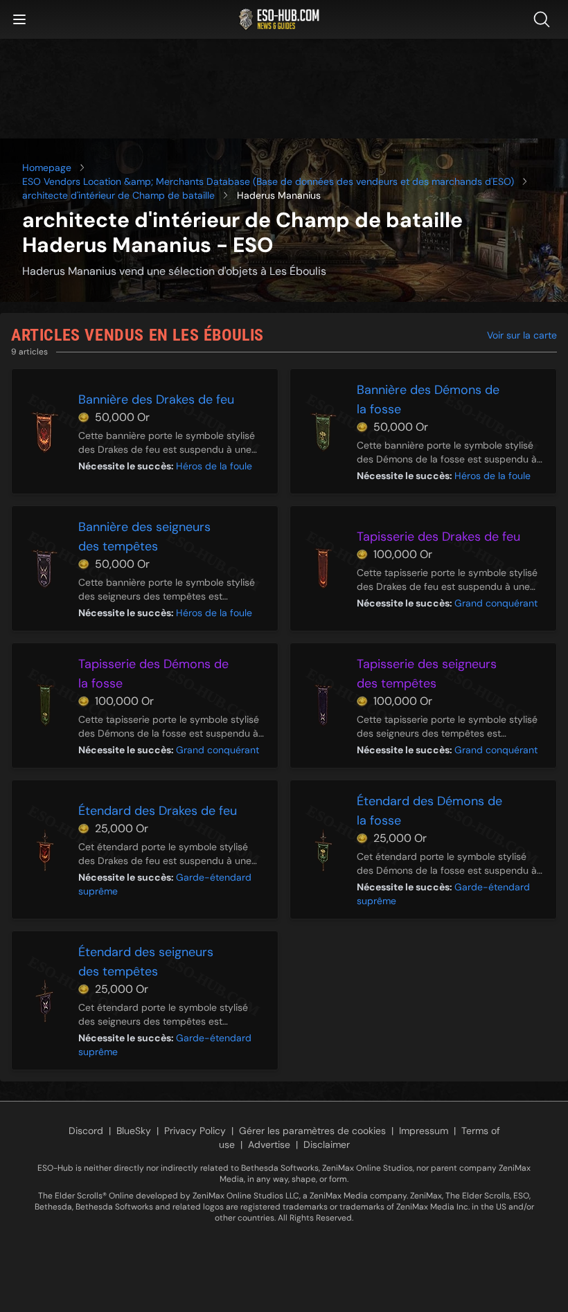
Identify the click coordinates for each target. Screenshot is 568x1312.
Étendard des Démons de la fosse (429, 811)
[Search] (544, 19)
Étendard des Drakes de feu (157, 810)
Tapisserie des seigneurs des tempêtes (427, 674)
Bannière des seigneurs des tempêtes (144, 537)
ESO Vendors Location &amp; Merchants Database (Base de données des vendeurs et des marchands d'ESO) (268, 181)
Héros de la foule (214, 466)
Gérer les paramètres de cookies (312, 1130)
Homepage (46, 167)
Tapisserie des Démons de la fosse (153, 674)
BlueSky (133, 1130)
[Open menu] (19, 19)
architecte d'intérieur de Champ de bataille (118, 195)
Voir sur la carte (522, 335)
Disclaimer (326, 1144)
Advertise (269, 1144)
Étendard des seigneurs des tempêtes (145, 962)
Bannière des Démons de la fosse (428, 399)
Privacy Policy (195, 1130)
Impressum (423, 1130)
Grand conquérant (496, 603)
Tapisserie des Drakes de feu (438, 536)
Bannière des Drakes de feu (156, 399)
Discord (86, 1130)
